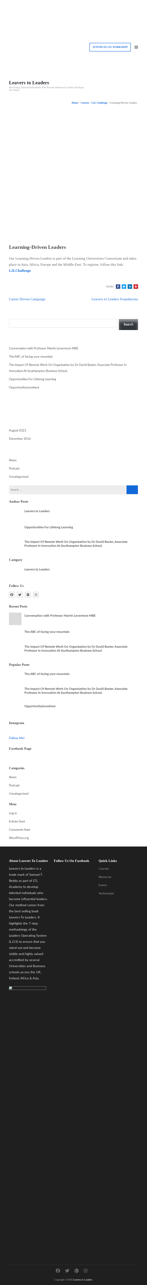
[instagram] (36, 594)
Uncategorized (19, 476)
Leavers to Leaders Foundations (115, 299)
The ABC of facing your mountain (31, 356)
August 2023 (17, 430)
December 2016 (20, 438)
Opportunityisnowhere (24, 387)
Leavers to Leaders (29, 82)
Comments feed (19, 829)
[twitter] (19, 594)
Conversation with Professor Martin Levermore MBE (43, 348)
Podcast (14, 468)
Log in (13, 813)
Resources (105, 877)
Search (14, 315)
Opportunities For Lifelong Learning (32, 379)
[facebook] (11, 594)
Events (103, 885)
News (12, 460)
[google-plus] (27, 594)
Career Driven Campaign (27, 299)
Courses (104, 868)
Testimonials (106, 893)
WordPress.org (19, 838)
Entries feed (17, 821)
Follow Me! (17, 738)
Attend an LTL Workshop (110, 47)
